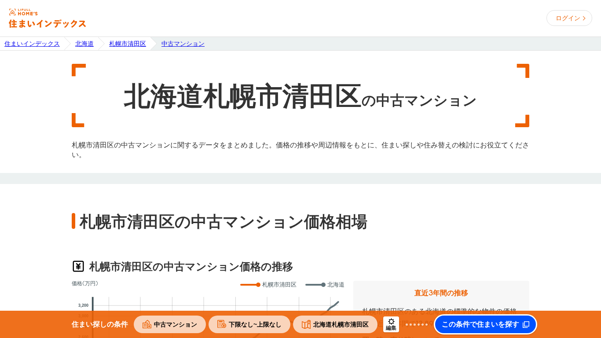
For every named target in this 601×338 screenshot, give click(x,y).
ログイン (568, 18)
